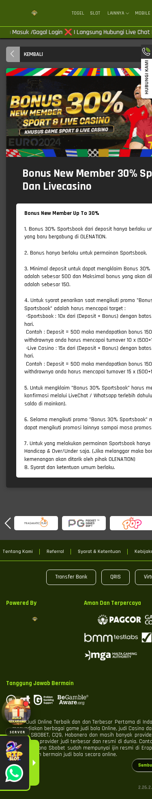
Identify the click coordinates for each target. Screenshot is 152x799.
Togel (78, 13)
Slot (95, 13)
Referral (55, 552)
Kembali (33, 54)
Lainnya (115, 13)
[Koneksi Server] (17, 712)
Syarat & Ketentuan (99, 552)
